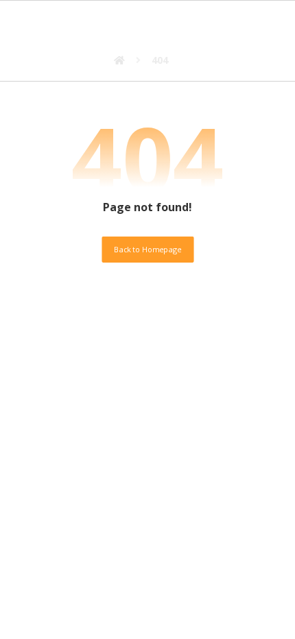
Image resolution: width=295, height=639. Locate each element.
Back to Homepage (147, 249)
